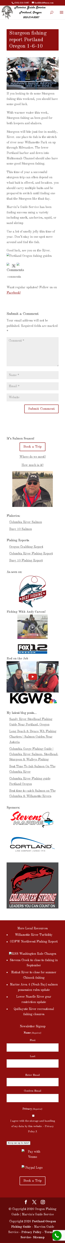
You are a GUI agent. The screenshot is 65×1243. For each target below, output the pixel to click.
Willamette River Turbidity (34, 934)
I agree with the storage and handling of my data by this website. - (32, 1126)
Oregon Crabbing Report (26, 546)
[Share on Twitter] (14, 265)
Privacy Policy (31, 1232)
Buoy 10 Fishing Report (26, 560)
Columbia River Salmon (25, 522)
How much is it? (32, 465)
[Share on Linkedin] (19, 265)
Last (32, 1056)
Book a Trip (32, 447)
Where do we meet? (32, 456)
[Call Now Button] (57, 1235)
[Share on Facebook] (9, 265)
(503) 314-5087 (21, 3)
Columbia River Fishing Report (31, 553)
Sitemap (39, 1237)
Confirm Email (32, 1091)
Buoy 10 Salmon (20, 529)
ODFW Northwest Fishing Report (34, 941)
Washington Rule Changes (37, 953)
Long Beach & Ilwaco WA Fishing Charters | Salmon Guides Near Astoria (32, 737)
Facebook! (14, 292)
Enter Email (32, 1075)
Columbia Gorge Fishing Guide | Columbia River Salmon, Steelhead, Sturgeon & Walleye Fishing (33, 754)
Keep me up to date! (18, 1143)
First (33, 1040)
